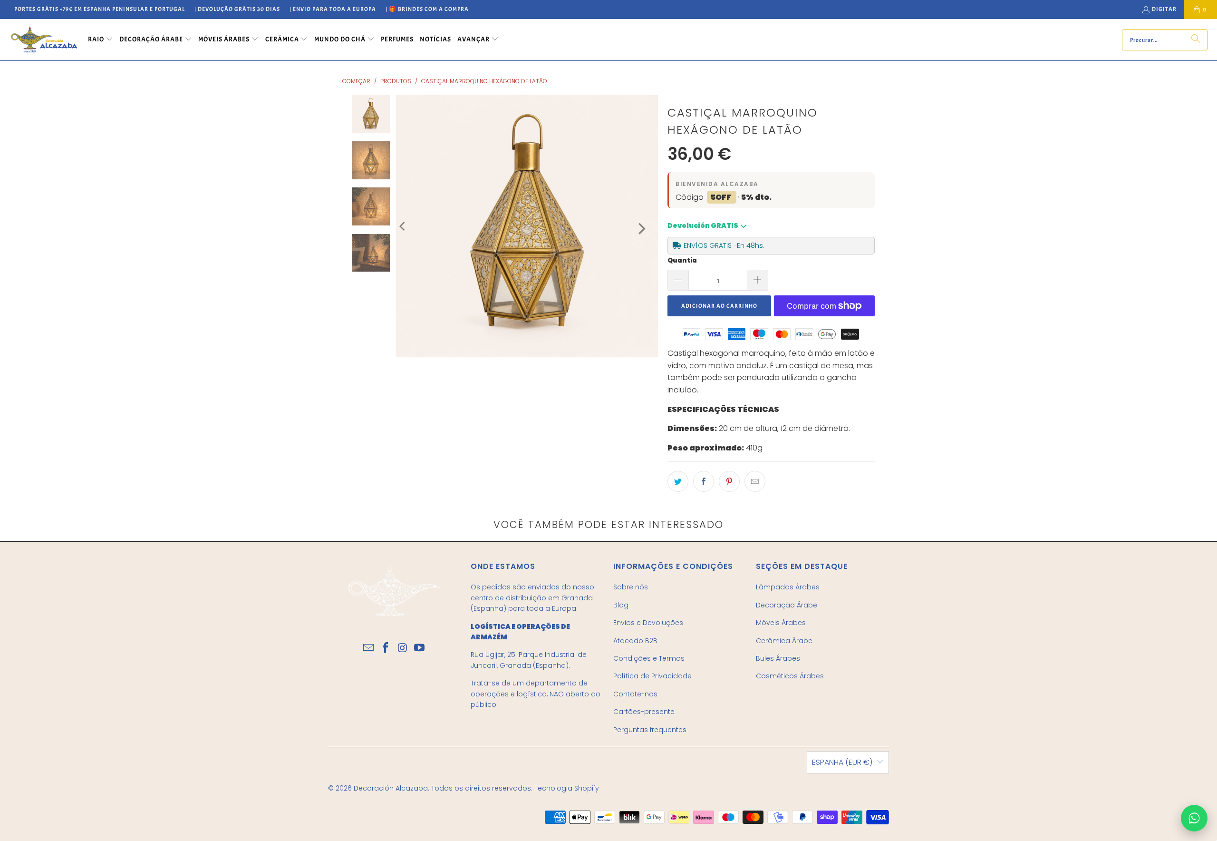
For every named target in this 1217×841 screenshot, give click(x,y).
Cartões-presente (644, 711)
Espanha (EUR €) (842, 762)
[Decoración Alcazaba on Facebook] (385, 648)
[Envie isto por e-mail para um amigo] (754, 481)
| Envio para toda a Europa (333, 9)
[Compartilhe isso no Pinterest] (729, 481)
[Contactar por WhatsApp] (1194, 818)
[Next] (640, 228)
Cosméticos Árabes (790, 676)
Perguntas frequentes (649, 729)
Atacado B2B (635, 640)
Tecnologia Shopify (566, 788)
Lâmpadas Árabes (788, 587)
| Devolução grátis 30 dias (237, 9)
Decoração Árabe (786, 605)
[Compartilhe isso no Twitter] (677, 481)
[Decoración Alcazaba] (44, 40)
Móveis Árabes (781, 622)
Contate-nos (635, 694)
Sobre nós (630, 587)
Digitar (1164, 9)
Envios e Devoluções (648, 622)
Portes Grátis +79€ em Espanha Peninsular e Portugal (99, 9)
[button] (100, 40)
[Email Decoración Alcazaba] (369, 648)
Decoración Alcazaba (391, 788)
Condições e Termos (649, 658)
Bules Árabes (778, 658)
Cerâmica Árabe (784, 640)
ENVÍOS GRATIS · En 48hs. (724, 245)
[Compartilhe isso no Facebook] (703, 481)
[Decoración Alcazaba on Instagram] (403, 648)
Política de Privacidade (652, 676)
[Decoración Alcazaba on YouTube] (420, 648)
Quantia (682, 260)
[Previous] (403, 226)
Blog (620, 605)
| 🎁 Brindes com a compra (427, 9)
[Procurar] (1195, 39)
